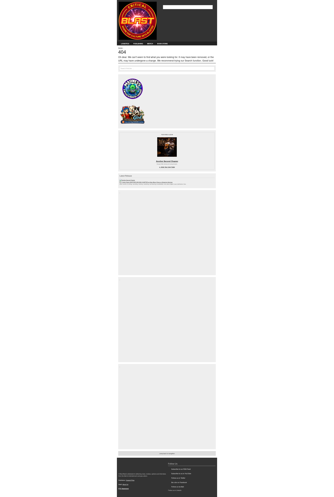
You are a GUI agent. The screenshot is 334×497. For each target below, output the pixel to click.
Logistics (125, 43)
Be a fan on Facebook (179, 482)
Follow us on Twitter (178, 478)
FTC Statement (123, 489)
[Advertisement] (130, 232)
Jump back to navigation (167, 453)
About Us (125, 484)
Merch (150, 43)
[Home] (138, 20)
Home (120, 48)
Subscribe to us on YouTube (181, 473)
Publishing (138, 43)
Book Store (162, 43)
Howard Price (130, 480)
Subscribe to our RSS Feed (181, 469)
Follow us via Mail (177, 487)
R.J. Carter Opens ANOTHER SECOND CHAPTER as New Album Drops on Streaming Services (146, 182)
